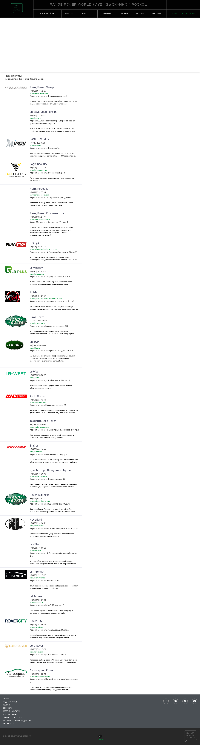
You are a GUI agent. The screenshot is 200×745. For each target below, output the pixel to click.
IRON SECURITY (39, 139)
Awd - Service (38, 396)
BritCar (34, 445)
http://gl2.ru (34, 378)
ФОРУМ (83, 13)
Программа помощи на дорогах (17, 721)
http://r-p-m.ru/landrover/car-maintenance (46, 299)
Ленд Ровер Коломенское (47, 213)
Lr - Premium (37, 571)
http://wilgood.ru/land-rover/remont (44, 249)
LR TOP (34, 341)
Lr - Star (34, 544)
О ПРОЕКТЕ (123, 13)
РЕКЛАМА (140, 13)
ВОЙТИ (175, 14)
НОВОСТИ (69, 13)
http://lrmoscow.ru (37, 274)
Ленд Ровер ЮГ (40, 188)
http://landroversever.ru (39, 93)
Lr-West (34, 371)
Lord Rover (36, 645)
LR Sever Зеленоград (43, 111)
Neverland (36, 519)
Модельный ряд (10, 702)
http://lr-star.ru (35, 550)
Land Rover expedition (12, 717)
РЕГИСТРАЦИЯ (188, 14)
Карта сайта (8, 724)
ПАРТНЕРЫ (106, 13)
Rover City (36, 621)
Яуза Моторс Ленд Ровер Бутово (51, 470)
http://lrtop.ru (35, 348)
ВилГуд (34, 243)
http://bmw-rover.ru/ (37, 323)
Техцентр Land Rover (43, 420)
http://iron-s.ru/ (35, 145)
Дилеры (6, 699)
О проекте (7, 708)
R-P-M (34, 292)
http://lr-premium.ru (37, 578)
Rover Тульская (39, 495)
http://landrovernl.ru (37, 526)
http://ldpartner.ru (36, 603)
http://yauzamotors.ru (38, 476)
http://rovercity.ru (36, 627)
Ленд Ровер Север (42, 87)
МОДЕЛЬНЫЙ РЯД (47, 13)
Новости (6, 705)
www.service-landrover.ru (39, 195)
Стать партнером (182, 27)
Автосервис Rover (41, 670)
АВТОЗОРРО (157, 13)
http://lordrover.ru (36, 652)
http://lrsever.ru (35, 118)
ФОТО (93, 13)
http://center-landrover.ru (39, 427)
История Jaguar (10, 714)
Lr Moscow (36, 267)
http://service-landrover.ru (40, 219)
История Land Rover (12, 711)
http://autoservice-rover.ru (40, 501)
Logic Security (38, 164)
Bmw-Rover (37, 317)
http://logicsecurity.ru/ (38, 170)
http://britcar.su (36, 452)
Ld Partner (36, 596)
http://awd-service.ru (38, 402)
